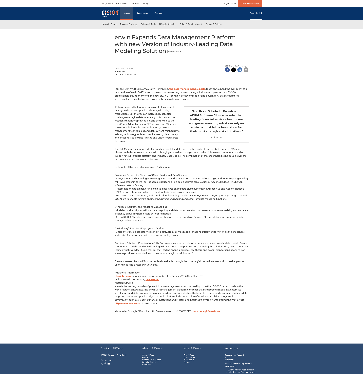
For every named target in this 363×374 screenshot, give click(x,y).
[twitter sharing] (233, 70)
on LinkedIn (152, 279)
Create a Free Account (250, 3)
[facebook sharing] (227, 70)
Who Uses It (135, 3)
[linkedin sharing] (239, 70)
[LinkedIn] (108, 363)
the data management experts (187, 89)
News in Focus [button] (109, 24)
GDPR (234, 3)
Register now (123, 276)
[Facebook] (105, 363)
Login (226, 3)
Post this (218, 137)
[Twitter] (102, 363)
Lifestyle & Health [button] (167, 24)
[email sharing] (246, 70)
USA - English (174, 51)
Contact (159, 13)
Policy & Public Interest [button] (191, 24)
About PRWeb (148, 355)
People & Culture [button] (214, 24)
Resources (142, 13)
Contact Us (105, 360)
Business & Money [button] (128, 24)
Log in (227, 357)
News (127, 13)
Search (254, 13)
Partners (145, 357)
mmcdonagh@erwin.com (207, 311)
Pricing (145, 3)
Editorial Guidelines (150, 362)
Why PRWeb (107, 3)
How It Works (121, 3)
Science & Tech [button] (148, 24)
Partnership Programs (151, 360)
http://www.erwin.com (128, 303)
